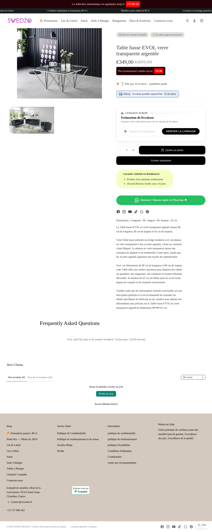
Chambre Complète (17, 474)
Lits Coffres (13, 451)
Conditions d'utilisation (120, 451)
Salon (10, 456)
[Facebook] (118, 212)
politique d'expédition (119, 445)
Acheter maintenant (161, 160)
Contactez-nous (15, 480)
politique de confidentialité (121, 433)
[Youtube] (130, 212)
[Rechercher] (187, 20)
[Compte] (194, 20)
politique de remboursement (122, 439)
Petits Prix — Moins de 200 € (22, 439)
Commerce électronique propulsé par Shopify (48, 527)
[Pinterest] (147, 212)
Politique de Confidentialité (71, 433)
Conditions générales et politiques (83, 527)
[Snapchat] (142, 212)
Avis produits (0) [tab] (16, 377)
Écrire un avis (106, 393)
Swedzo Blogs (64, 445)
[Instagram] (124, 212)
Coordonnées (115, 456)
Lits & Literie (14, 445)
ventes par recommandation (122, 462)
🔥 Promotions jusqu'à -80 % (22, 433)
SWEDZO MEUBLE (21, 527)
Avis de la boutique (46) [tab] (40, 377)
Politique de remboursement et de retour (78, 439)
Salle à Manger (14, 462)
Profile (60, 451)
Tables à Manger (15, 468)
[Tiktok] (136, 212)
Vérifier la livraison (181, 131)
